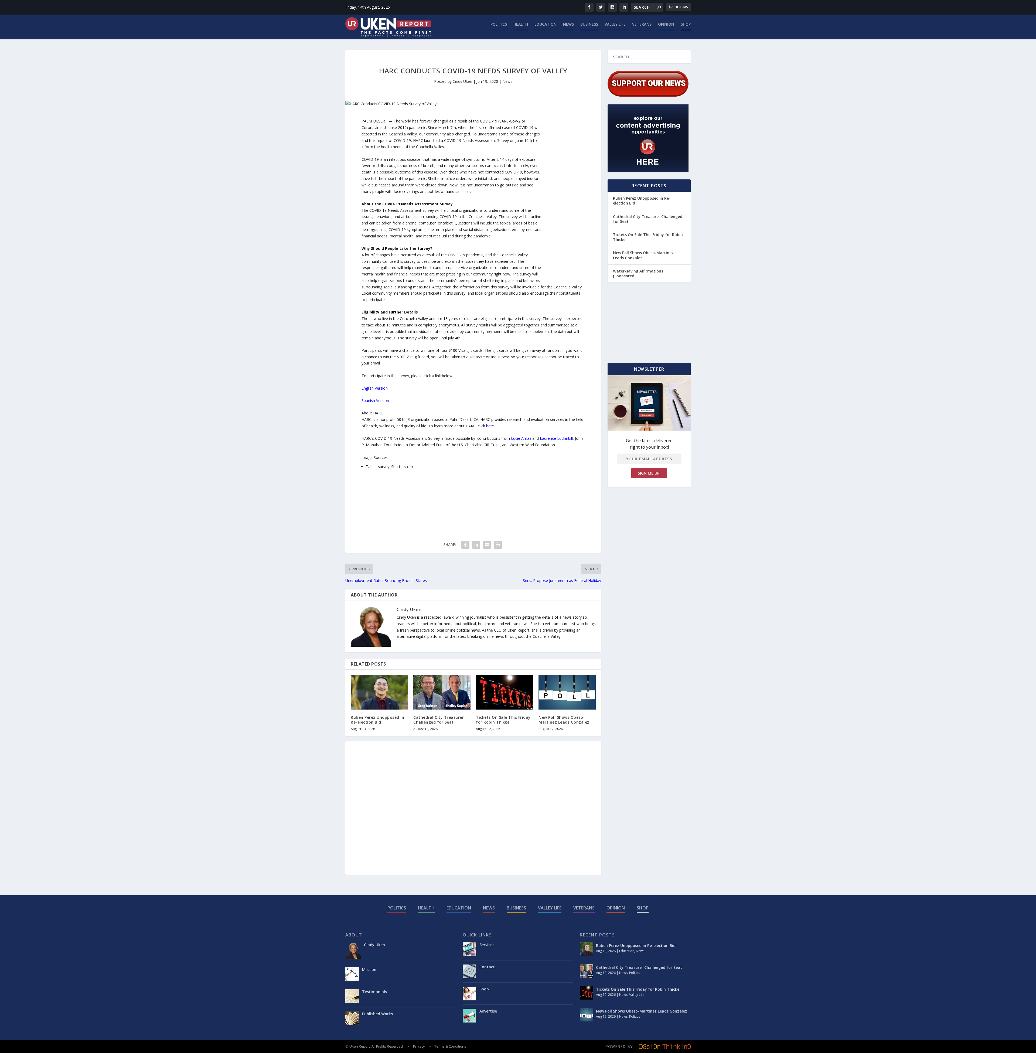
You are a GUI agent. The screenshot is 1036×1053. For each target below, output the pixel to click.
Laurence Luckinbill (556, 438)
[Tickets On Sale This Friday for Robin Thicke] (504, 692)
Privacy (419, 1046)
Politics (498, 24)
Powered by (619, 1046)
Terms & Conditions (450, 1046)
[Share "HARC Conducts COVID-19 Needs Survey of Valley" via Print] (497, 544)
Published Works (377, 1013)
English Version (375, 388)
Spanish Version (375, 400)
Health (520, 24)
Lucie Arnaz (521, 438)
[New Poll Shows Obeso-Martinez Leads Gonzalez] (567, 692)
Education (545, 24)
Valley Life (615, 24)
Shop (686, 24)
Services (486, 944)
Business (589, 24)
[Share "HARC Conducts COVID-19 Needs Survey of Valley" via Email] (487, 544)
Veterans (642, 24)
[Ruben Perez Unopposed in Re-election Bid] (379, 692)
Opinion (666, 24)
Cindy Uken (462, 81)
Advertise (488, 1011)
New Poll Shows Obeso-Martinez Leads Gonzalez (564, 720)
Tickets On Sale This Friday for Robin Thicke (503, 720)
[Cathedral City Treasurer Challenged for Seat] (442, 692)
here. (490, 425)
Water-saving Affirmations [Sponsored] (638, 273)
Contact (487, 966)
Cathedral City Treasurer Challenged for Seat (438, 720)
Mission (369, 969)
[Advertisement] (563, 199)
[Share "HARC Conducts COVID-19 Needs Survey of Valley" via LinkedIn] (476, 544)
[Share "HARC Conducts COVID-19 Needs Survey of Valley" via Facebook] (465, 544)
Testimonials (374, 991)
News (568, 24)
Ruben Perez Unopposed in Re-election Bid (377, 720)
